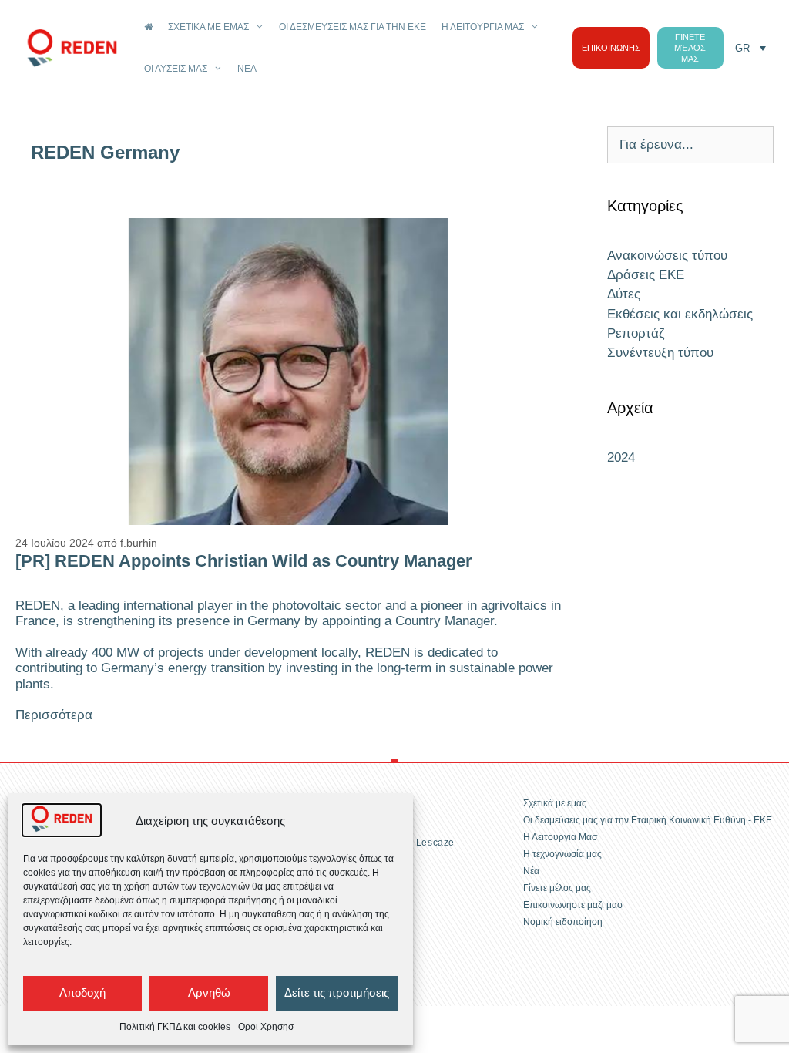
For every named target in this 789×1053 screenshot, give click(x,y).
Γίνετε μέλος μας (557, 888)
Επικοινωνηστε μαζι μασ (573, 905)
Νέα (247, 68)
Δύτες (623, 294)
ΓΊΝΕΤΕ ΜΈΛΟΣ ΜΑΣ (690, 47)
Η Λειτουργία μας (483, 27)
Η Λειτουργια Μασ (560, 837)
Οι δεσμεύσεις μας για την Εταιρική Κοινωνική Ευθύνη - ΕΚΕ (647, 820)
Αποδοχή (82, 992)
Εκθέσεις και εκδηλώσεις (680, 314)
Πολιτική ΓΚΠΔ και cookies (174, 1026)
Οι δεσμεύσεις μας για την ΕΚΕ (352, 27)
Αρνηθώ (209, 992)
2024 (621, 457)
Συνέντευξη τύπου (660, 352)
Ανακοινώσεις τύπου (667, 255)
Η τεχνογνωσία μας (562, 854)
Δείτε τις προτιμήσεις (336, 992)
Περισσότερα (53, 715)
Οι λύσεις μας (175, 68)
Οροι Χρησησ (266, 1026)
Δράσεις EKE (645, 274)
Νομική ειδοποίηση (563, 922)
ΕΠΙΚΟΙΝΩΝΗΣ (611, 47)
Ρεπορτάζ (636, 333)
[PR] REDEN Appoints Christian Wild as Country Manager (243, 560)
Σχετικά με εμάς (208, 27)
